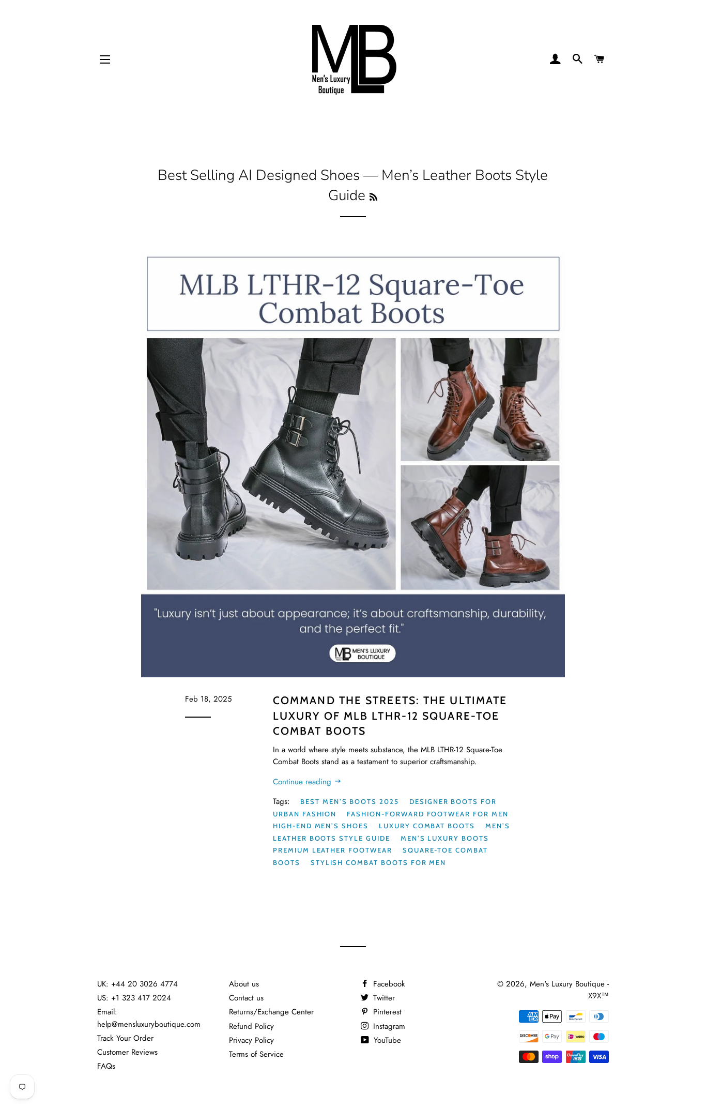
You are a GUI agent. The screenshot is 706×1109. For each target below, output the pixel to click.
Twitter (383, 998)
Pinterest (386, 1011)
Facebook (388, 984)
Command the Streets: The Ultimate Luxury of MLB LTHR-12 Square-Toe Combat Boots (390, 715)
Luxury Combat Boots (427, 826)
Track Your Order (125, 1038)
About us (244, 984)
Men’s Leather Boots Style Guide (391, 832)
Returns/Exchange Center (271, 1011)
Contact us (246, 998)
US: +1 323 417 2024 (134, 998)
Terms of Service (256, 1054)
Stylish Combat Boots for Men (379, 862)
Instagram (388, 1026)
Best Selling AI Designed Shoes (259, 175)
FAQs (106, 1066)
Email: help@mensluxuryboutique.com (149, 1017)
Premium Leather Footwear (332, 850)
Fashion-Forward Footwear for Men (427, 814)
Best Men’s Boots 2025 (349, 801)
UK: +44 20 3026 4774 (137, 984)
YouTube (386, 1040)
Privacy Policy (251, 1040)
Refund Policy (251, 1026)
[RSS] (373, 197)
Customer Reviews (127, 1052)
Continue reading (303, 781)
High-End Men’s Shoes (321, 826)
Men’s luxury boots (445, 838)
